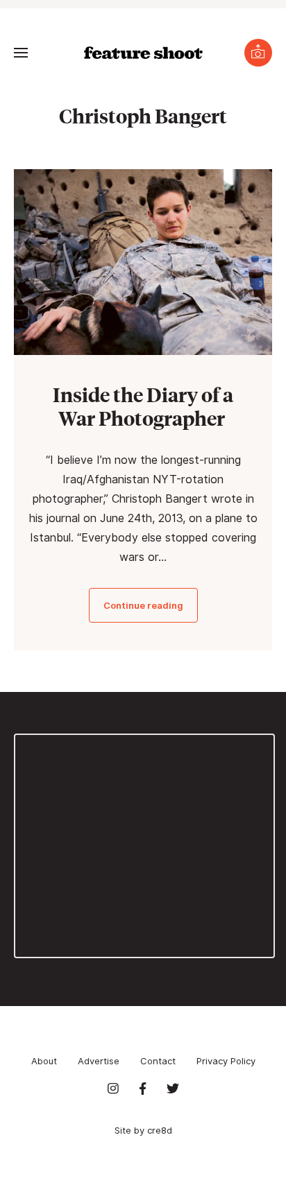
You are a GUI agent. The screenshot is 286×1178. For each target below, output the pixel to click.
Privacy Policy (225, 1060)
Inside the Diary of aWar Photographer (143, 406)
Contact (158, 1060)
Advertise (98, 1060)
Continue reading (143, 605)
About (44, 1060)
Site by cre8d (143, 1130)
